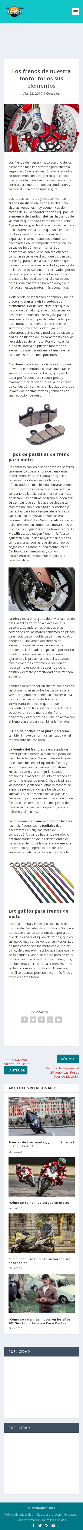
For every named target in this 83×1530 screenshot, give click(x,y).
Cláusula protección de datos (56, 1514)
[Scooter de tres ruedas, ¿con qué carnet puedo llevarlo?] (42, 1116)
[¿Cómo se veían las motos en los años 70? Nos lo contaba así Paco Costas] (42, 1293)
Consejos (53, 93)
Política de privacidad (18, 1514)
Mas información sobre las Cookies (41, 1520)
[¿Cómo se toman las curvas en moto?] (42, 1177)
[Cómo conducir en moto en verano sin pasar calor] (42, 1233)
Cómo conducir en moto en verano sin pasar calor (39, 1261)
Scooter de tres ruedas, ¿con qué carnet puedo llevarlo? (41, 1144)
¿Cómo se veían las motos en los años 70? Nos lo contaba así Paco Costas (40, 1321)
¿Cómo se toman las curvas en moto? (39, 1203)
